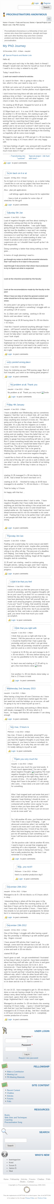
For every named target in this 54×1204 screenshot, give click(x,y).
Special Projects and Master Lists (19, 55)
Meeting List (12, 1074)
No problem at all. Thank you (23, 384)
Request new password (28, 1058)
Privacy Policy (29, 1198)
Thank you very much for (26, 759)
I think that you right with (25, 628)
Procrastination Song (13, 1122)
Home (5, 22)
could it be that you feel (21, 582)
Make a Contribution (15, 1072)
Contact (31, 1182)
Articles (10, 1096)
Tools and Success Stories (25, 22)
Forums (11, 22)
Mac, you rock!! (25, 867)
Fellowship (14, 1179)
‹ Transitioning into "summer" (17, 157)
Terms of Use (42, 1198)
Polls (9, 1101)
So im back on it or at (17, 173)
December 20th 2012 (16, 887)
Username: (27, 1037)
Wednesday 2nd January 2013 (21, 688)
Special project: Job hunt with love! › (39, 157)
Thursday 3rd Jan (15, 536)
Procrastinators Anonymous (26, 14)
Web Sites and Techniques (16, 1117)
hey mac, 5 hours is (19, 727)
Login (36, 3)
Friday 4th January (15, 405)
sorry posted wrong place (19, 362)
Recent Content (13, 1090)
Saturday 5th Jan (15, 213)
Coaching (8, 1120)
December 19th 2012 (16, 925)
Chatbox (10, 1093)
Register (47, 3)
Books (7, 1115)
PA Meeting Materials (16, 1077)
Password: (27, 1045)
